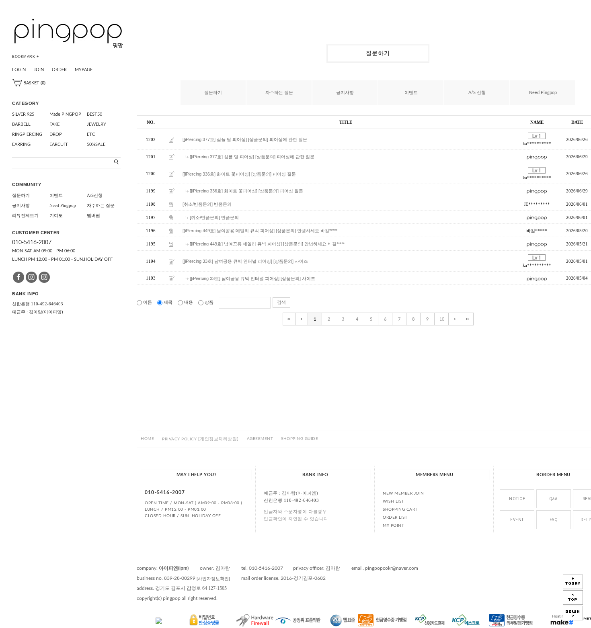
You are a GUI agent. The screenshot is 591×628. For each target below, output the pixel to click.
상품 (209, 302)
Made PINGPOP (65, 114)
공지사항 (21, 205)
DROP (55, 134)
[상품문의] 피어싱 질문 (273, 174)
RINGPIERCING (27, 134)
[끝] (467, 319)
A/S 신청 (477, 92)
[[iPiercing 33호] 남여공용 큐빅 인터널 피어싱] (227, 261)
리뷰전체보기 (25, 215)
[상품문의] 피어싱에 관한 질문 (277, 139)
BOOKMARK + (25, 57)
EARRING (21, 144)
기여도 (56, 215)
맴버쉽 (93, 215)
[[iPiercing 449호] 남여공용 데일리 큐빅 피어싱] (229, 230)
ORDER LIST (395, 517)
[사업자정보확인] (213, 578)
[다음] (455, 319)
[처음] (289, 319)
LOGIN (19, 70)
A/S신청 (95, 195)
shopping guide (299, 439)
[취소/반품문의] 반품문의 (207, 204)
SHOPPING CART (400, 509)
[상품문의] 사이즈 (290, 261)
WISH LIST (393, 501)
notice (517, 499)
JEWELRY (96, 124)
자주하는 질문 (101, 205)
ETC (91, 134)
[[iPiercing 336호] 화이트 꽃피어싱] (216, 174)
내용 (188, 302)
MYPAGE (83, 70)
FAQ (554, 520)
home (147, 439)
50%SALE (96, 144)
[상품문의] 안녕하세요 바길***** (306, 230)
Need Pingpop (62, 205)
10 (441, 319)
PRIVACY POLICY (200, 439)
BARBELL (21, 124)
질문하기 (21, 195)
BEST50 (94, 114)
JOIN (39, 70)
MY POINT (393, 526)
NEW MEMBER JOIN (403, 493)
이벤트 (56, 195)
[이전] (302, 319)
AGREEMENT (260, 439)
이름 (147, 302)
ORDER (59, 70)
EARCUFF (58, 144)
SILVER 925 (23, 114)
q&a (554, 499)
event (517, 520)
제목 (168, 302)
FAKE (54, 124)
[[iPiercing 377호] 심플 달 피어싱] (215, 139)
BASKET (33, 83)
